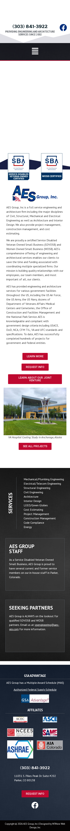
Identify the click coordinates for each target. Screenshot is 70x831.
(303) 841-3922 (30, 26)
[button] (35, 52)
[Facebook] (63, 27)
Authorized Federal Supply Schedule (35, 689)
